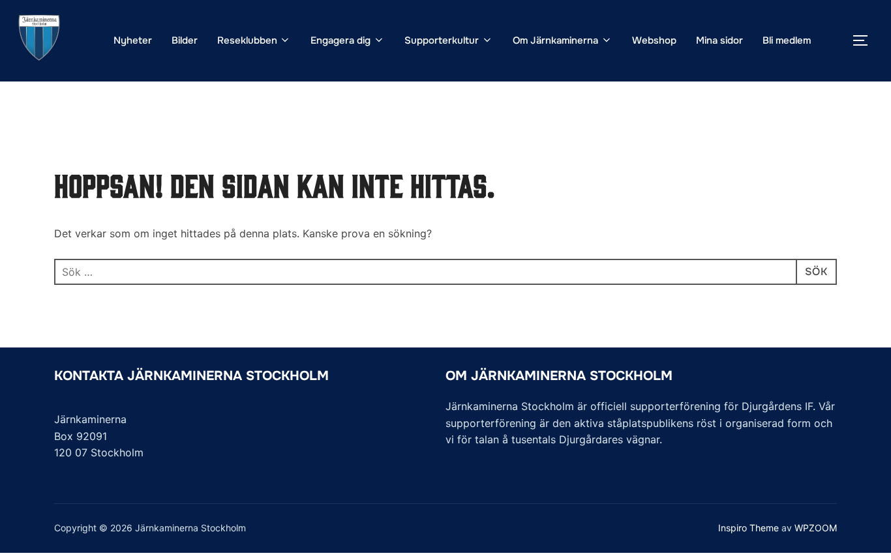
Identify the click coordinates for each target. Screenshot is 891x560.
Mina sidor (719, 40)
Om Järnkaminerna (555, 40)
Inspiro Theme (748, 527)
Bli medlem (787, 40)
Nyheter (132, 40)
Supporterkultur (441, 40)
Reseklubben (247, 40)
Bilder (185, 40)
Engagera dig (340, 40)
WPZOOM (815, 527)
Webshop (654, 40)
